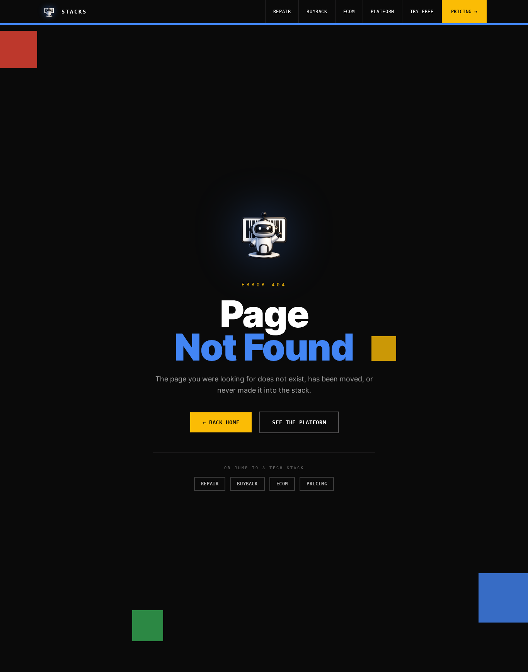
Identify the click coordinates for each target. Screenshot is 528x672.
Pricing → (464, 11)
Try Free (422, 11)
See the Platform (299, 422)
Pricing (317, 484)
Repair (282, 11)
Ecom (349, 11)
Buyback (317, 11)
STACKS (74, 12)
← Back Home (221, 422)
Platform (382, 11)
